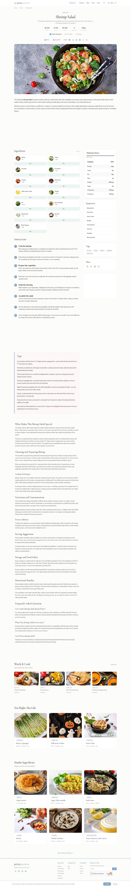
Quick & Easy (61, 868)
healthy (95, 250)
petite (23, 2)
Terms (81, 873)
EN (111, 2)
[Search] (104, 2)
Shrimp (23, 157)
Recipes (72, 3)
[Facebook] (69, 39)
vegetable (109, 250)
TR (115, 2)
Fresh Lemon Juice (26, 191)
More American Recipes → (65, 853)
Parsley (57, 191)
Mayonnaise (24, 214)
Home (15, 8)
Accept (107, 884)
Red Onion (58, 180)
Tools (93, 3)
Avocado (24, 168)
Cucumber (58, 168)
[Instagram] (15, 871)
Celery (56, 157)
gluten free (89, 253)
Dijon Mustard (59, 202)
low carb (89, 250)
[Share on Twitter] (87, 266)
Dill (22, 202)
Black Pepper (25, 225)
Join (114, 868)
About (81, 866)
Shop (98, 3)
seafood (102, 250)
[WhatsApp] (76, 39)
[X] (73, 39)
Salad (21, 8)
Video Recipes (61, 873)
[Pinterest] (79, 39)
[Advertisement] (65, 130)
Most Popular (61, 871)
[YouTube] (25, 871)
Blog (88, 3)
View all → (114, 664)
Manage (115, 884)
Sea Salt (57, 214)
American (66, 12)
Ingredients (60, 878)
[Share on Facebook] (91, 266)
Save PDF (57, 40)
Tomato (23, 180)
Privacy (81, 871)
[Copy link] (86, 39)
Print (48, 40)
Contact (81, 868)
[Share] (83, 39)
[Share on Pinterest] (94, 266)
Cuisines (81, 3)
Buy (30, 163)
